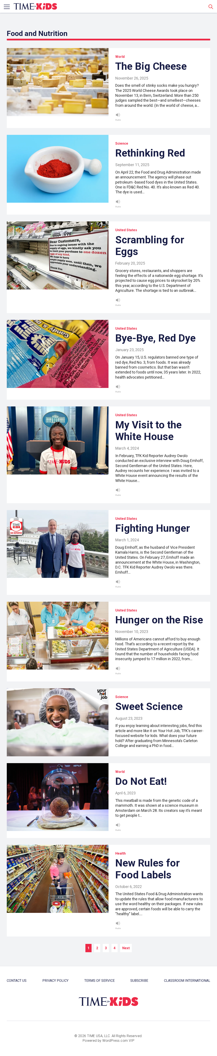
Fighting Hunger (152, 528)
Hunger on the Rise (159, 620)
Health (120, 853)
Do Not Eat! (141, 781)
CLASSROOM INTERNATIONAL (187, 981)
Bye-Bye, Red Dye (155, 338)
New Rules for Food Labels (147, 869)
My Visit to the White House (148, 431)
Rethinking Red (150, 153)
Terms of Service (99, 981)
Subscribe (139, 981)
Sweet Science (149, 706)
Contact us (16, 981)
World (120, 57)
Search (211, 6)
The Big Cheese (151, 66)
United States (126, 230)
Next (126, 948)
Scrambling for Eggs (149, 246)
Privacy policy (55, 981)
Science (121, 143)
